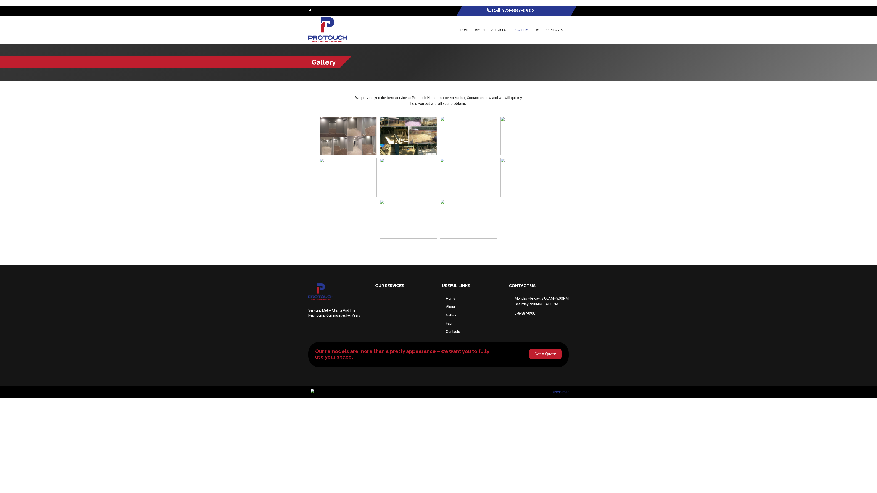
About (480, 30)
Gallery (522, 30)
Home (464, 30)
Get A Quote (545, 353)
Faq (538, 30)
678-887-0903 (518, 10)
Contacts (554, 30)
